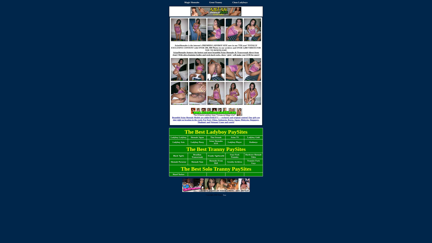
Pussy (224, 195)
